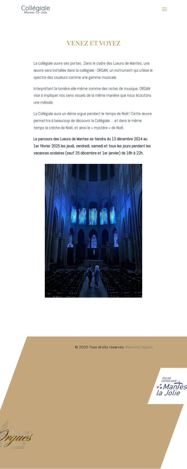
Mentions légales (139, 347)
